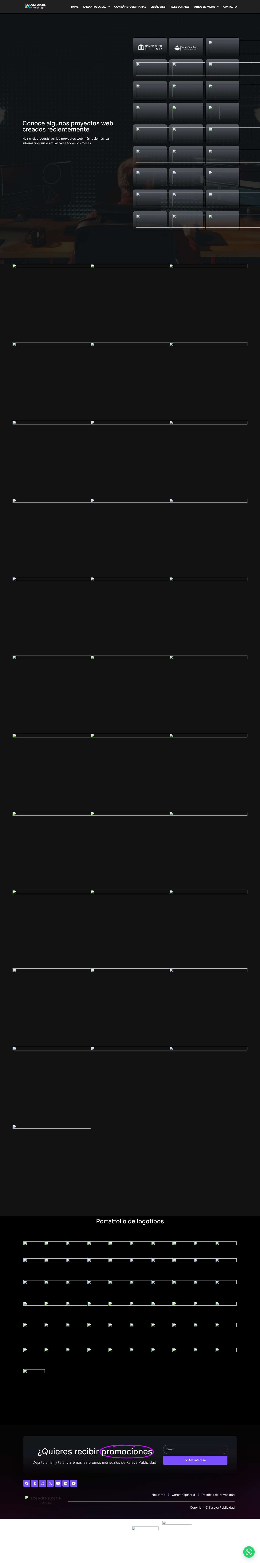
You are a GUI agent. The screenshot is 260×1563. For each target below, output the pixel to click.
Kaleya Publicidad (94, 6)
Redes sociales (179, 6)
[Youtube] (58, 1483)
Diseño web (158, 6)
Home (74, 6)
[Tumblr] (34, 1483)
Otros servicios (204, 6)
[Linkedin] (65, 1483)
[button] (249, 1552)
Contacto (230, 6)
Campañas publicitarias (130, 6)
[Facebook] (26, 1483)
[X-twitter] (50, 1483)
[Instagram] (42, 1483)
